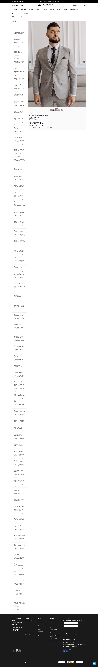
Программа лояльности (54, 640)
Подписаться (69, 629)
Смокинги (27, 628)
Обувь (38, 625)
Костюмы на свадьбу (29, 620)
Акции (51, 622)
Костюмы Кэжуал (28, 632)
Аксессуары (39, 623)
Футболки (39, 629)
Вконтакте (47, 657)
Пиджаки (39, 620)
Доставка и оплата (17, 618)
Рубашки (39, 622)
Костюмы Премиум (28, 634)
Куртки (38, 635)
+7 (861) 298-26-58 (18, 5)
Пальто (38, 633)
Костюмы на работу (28, 622)
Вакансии (52, 642)
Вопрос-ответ (52, 625)
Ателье (14, 620)
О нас (51, 620)
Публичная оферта (54, 638)
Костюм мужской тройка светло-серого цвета (42, 127)
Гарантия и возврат (17, 622)
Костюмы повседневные (29, 623)
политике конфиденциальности (71, 634)
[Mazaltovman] (49, 5)
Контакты (14, 624)
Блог (51, 623)
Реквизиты (52, 627)
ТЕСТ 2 (33, 125)
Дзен (50, 657)
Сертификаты (40, 631)
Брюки (38, 627)
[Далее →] (57, 64)
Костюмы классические (29, 630)
